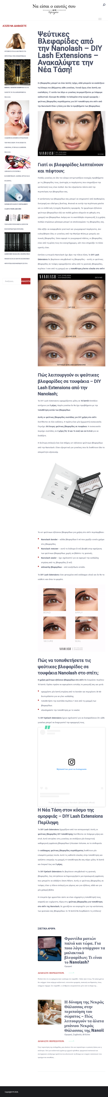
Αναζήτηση (25, 281)
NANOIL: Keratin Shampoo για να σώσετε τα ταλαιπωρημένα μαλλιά (16, 92)
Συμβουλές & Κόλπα (81, 1034)
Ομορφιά (68, 966)
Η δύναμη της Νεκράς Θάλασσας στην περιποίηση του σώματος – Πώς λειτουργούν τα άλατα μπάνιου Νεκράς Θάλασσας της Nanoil (84, 1016)
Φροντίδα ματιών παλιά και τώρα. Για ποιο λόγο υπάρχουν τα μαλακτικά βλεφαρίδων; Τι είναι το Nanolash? (84, 950)
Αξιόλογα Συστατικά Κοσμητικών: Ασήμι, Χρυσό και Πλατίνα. (17, 176)
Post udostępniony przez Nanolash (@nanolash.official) (72, 802)
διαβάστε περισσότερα (51, 973)
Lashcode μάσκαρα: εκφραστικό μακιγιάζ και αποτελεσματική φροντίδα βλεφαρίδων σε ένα (17, 258)
